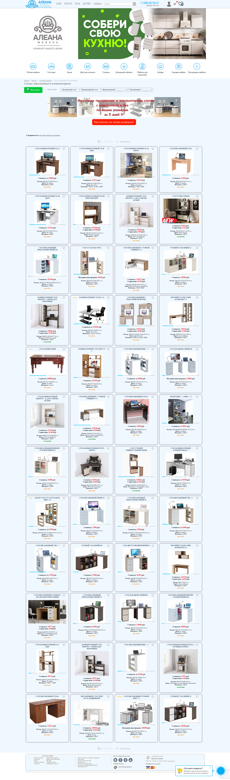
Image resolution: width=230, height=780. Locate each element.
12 (117, 141)
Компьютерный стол (89, 90)
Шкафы (160, 72)
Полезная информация (85, 763)
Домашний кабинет (124, 72)
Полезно (97, 4)
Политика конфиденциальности (88, 765)
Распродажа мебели (197, 72)
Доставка (87, 4)
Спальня (106, 72)
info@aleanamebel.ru (125, 767)
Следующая (125, 141)
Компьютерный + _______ (113, 90)
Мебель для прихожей (142, 73)
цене (40, 135)
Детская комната (87, 72)
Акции (58, 4)
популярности (48, 135)
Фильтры (35, 89)
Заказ (77, 4)
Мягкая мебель (33, 72)
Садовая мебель (179, 72)
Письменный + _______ (139, 90)
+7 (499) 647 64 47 (149, 3)
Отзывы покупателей (84, 760)
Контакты (68, 4)
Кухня (69, 72)
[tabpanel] (47, 164)
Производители (82, 766)
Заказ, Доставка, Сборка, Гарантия (88, 758)
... (113, 141)
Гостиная (51, 72)
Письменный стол (69, 90)
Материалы (81, 762)
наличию (56, 135)
